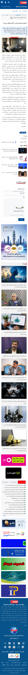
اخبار (20, 11)
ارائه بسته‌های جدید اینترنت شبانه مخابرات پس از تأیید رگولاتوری (14, 356)
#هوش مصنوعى (5, 651)
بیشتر (4, 515)
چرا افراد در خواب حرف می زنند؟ (19, 500)
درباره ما (7, 662)
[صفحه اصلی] (14, 3)
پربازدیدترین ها (13, 482)
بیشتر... (25, 625)
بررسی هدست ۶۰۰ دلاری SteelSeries (18, 498)
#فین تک (17, 651)
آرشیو (2, 662)
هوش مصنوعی (15, 11)
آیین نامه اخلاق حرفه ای (15, 662)
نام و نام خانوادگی (21, 189)
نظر (23, 197)
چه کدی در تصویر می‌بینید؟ (19, 211)
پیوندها (11, 665)
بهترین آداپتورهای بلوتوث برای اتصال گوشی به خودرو (15, 496)
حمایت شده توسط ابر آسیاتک (14, 660)
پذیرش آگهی (24, 665)
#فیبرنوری (12, 651)
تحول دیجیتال (17, 665)
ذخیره (21, 219)
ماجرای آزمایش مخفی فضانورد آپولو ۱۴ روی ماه (16, 505)
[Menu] (1, 2)
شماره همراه (22, 193)
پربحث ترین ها (5, 482)
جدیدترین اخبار (21, 482)
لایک (23, 142)
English (3, 665)
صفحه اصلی (25, 11)
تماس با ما (25, 662)
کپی (11, 18)
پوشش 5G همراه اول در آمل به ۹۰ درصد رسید (16, 507)
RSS (8, 665)
